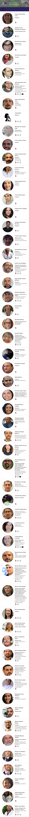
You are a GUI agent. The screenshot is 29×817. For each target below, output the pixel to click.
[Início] (4, 3)
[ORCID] (18, 94)
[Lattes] (16, 22)
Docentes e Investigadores (14, 3)
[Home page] (18, 36)
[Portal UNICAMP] (26, 3)
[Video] (23, 94)
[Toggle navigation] (3, 9)
